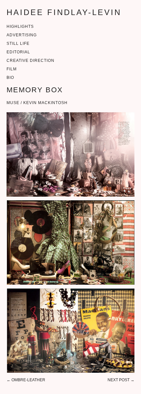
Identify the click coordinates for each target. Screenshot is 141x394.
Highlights (20, 26)
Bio (10, 77)
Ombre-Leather (28, 380)
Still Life (18, 43)
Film (12, 69)
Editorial (18, 52)
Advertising (22, 35)
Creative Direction (30, 60)
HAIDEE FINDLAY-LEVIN (64, 12)
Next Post (119, 380)
